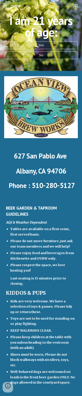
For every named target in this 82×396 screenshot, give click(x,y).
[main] (41, 26)
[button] (5, 6)
